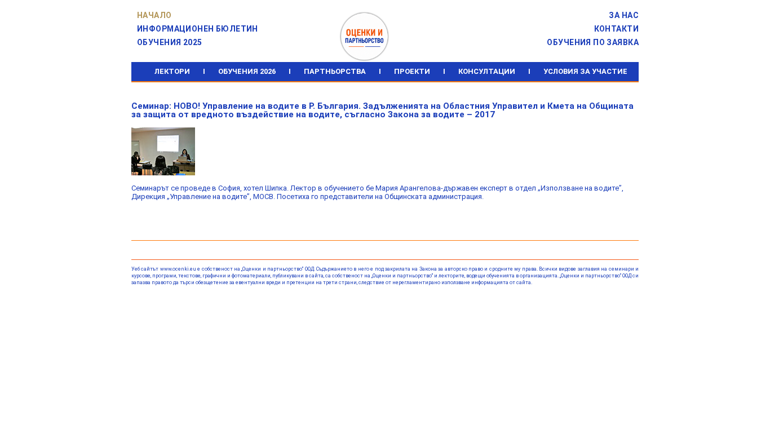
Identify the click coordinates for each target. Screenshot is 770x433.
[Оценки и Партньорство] (364, 16)
